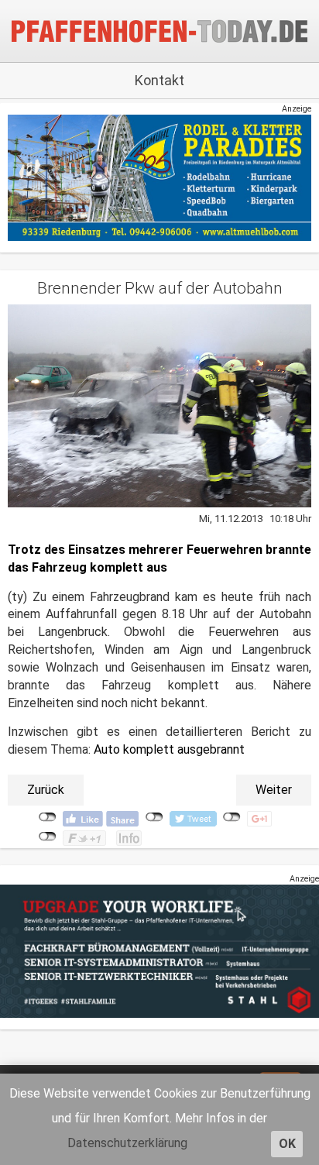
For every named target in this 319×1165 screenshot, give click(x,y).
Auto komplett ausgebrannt (169, 749)
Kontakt (159, 80)
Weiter (274, 789)
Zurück (45, 789)
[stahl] (159, 951)
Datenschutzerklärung (127, 1143)
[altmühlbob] (159, 178)
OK (287, 1143)
